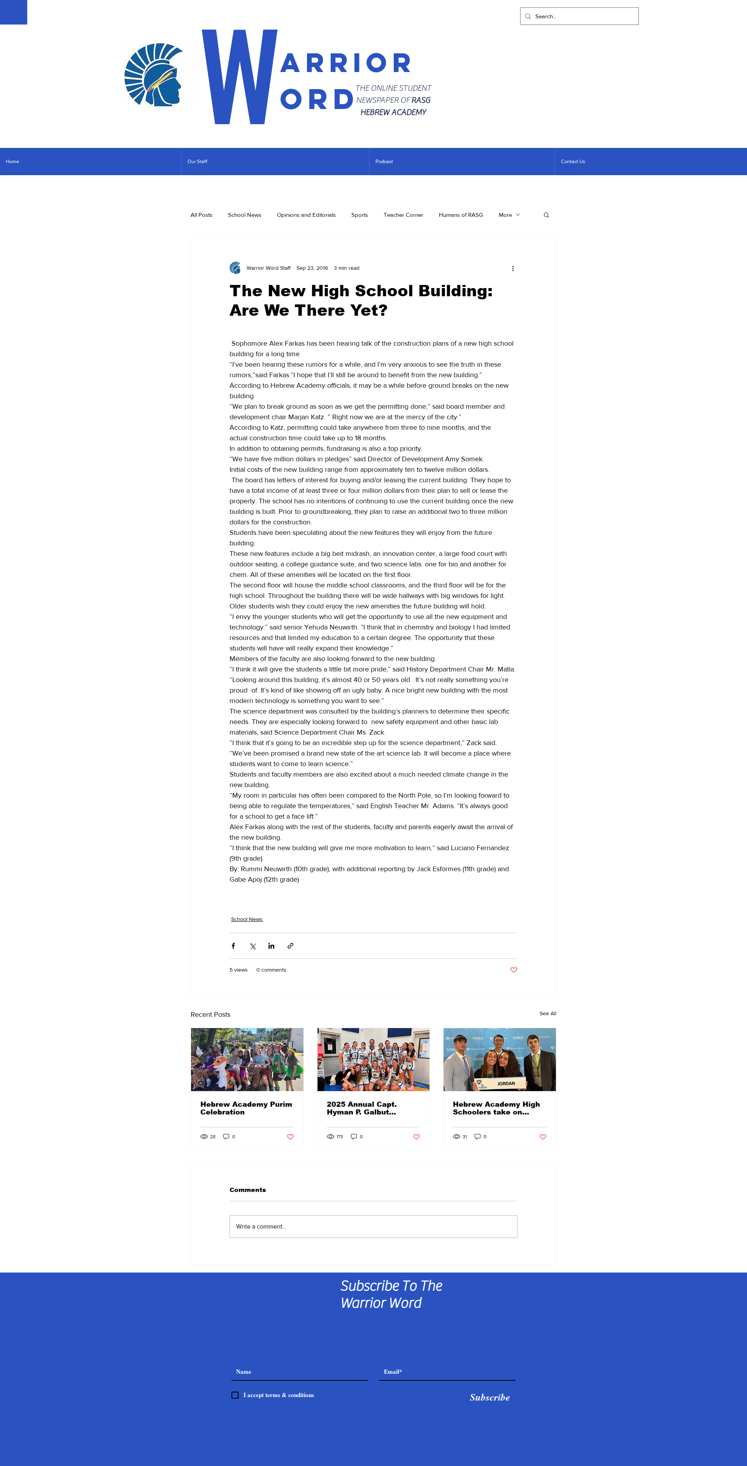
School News (244, 214)
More (505, 214)
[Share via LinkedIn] (271, 945)
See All (548, 1013)
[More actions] (512, 267)
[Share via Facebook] (233, 945)
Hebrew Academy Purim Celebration (246, 1108)
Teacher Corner (403, 214)
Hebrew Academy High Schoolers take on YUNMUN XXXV (496, 1108)
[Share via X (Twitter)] (252, 945)
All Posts (201, 214)
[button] (546, 214)
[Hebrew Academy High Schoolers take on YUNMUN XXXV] (500, 1059)
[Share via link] (290, 945)
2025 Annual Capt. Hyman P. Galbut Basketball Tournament (371, 1108)
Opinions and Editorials (306, 214)
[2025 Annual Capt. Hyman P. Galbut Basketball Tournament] (373, 1059)
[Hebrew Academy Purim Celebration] (247, 1059)
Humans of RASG (461, 214)
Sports (359, 214)
